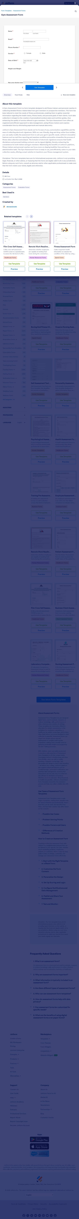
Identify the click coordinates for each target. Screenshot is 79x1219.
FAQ (28, 95)
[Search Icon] (76, 11)
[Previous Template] (22, 87)
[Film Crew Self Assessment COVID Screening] (14, 232)
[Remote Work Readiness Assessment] (39, 232)
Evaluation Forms (23, 187)
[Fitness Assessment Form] (64, 232)
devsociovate (12, 207)
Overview (7, 95)
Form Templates (6, 11)
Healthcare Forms (10, 258)
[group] (14, 247)
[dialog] (39, 609)
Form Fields (19, 95)
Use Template (39, 87)
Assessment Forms (19, 11)
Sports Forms (60, 258)
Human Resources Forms (38, 258)
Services (6, 197)
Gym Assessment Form (12, 15)
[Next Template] (56, 87)
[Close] (75, 3)
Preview (14, 269)
